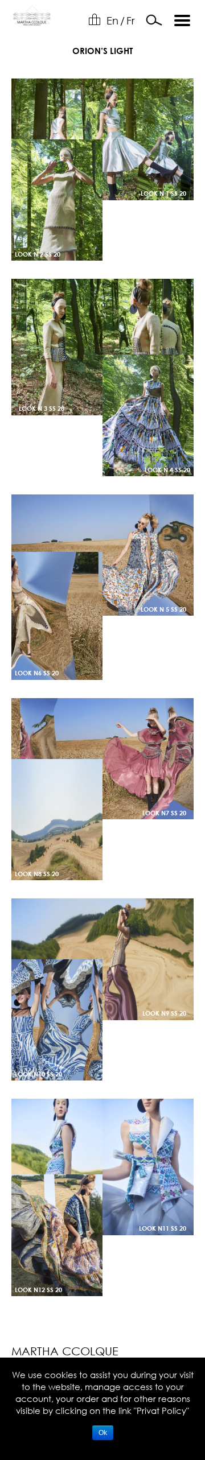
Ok (103, 1433)
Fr (130, 20)
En (112, 20)
